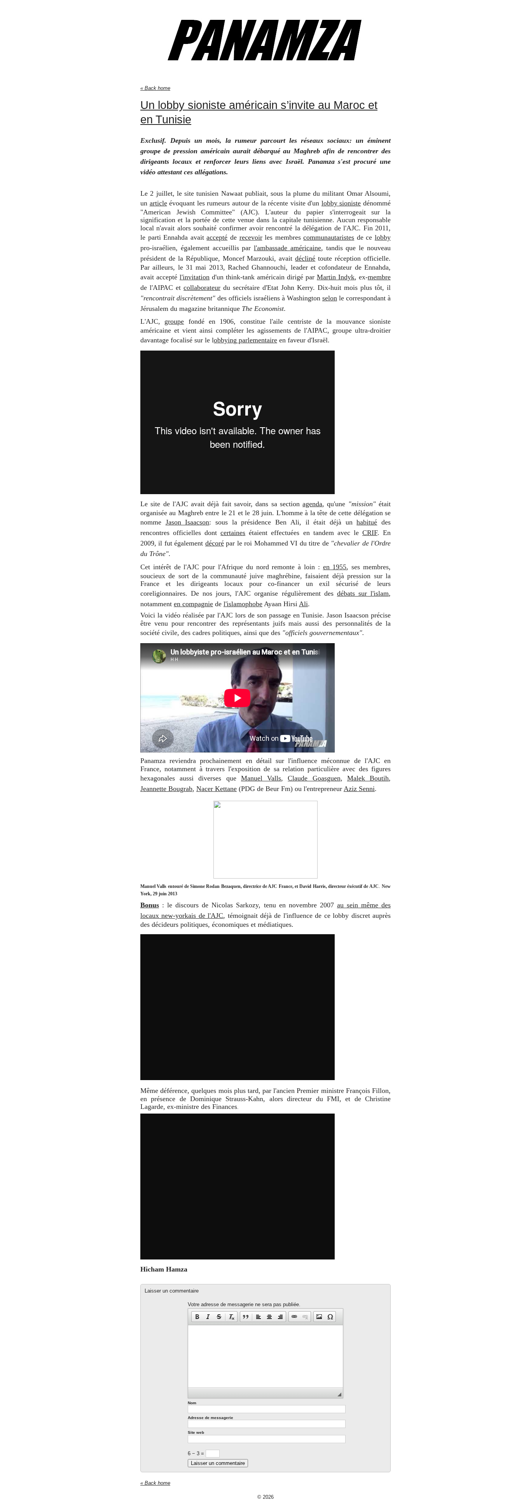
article (158, 203)
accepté (216, 237)
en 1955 (335, 567)
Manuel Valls (261, 778)
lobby (383, 237)
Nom (192, 1403)
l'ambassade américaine (287, 248)
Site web (196, 1432)
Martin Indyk (336, 277)
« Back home (155, 88)
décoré (214, 543)
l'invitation (195, 277)
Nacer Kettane (216, 789)
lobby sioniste (341, 203)
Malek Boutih (368, 778)
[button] (197, 1317)
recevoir (250, 237)
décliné (305, 258)
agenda (312, 504)
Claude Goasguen (314, 778)
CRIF (369, 533)
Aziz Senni (359, 789)
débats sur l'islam (363, 593)
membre (379, 277)
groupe (174, 321)
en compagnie (193, 604)
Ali (303, 604)
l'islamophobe (243, 604)
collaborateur (201, 287)
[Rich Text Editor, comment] (265, 1356)
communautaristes (328, 237)
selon (329, 298)
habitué (366, 522)
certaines (232, 533)
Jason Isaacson (188, 522)
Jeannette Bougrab (166, 789)
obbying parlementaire (245, 340)
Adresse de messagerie (210, 1418)
